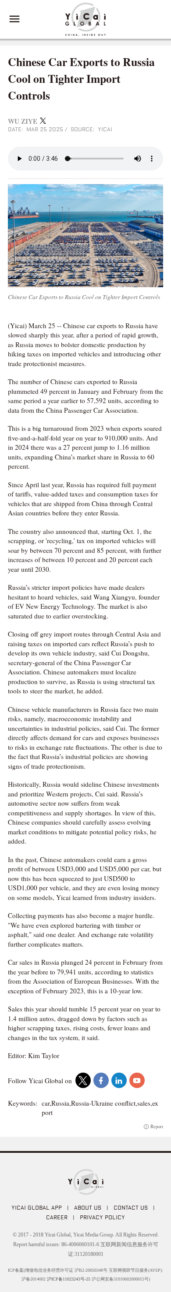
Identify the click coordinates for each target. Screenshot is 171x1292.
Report (156, 1126)
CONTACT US (131, 1207)
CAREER (57, 1217)
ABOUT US (87, 1207)
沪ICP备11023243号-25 (68, 1279)
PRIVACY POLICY (102, 1217)
